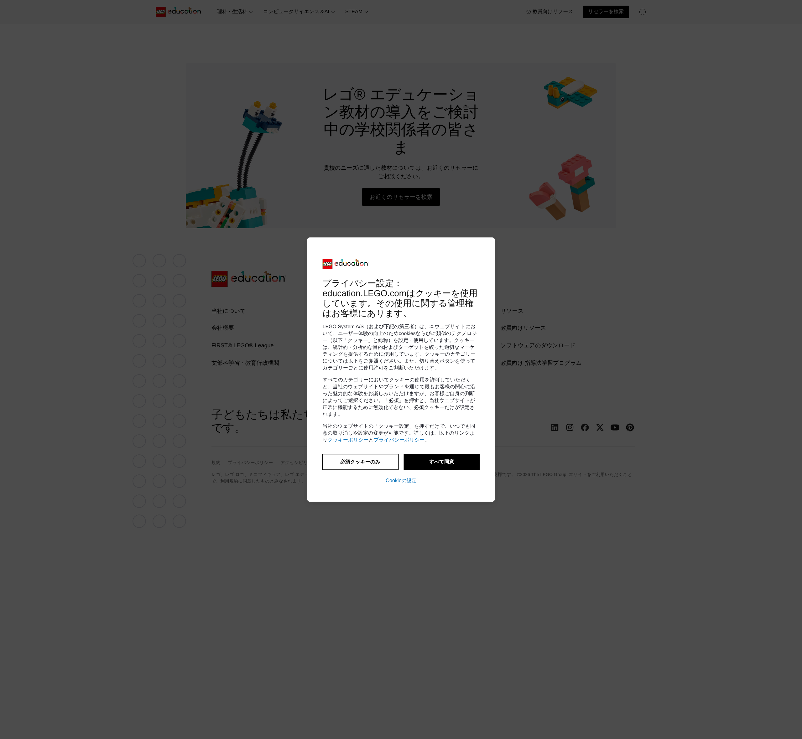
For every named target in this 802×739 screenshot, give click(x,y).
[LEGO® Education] (346, 264)
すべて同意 (441, 461)
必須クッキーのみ (360, 461)
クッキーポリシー (348, 440)
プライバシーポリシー (399, 440)
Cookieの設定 (401, 480)
